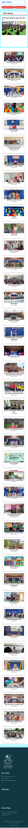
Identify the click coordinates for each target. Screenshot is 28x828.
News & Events (6, 796)
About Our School (7, 792)
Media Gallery (6, 800)
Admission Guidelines (8, 794)
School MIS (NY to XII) (8, 7)
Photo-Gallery (6, 798)
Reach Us (5, 802)
